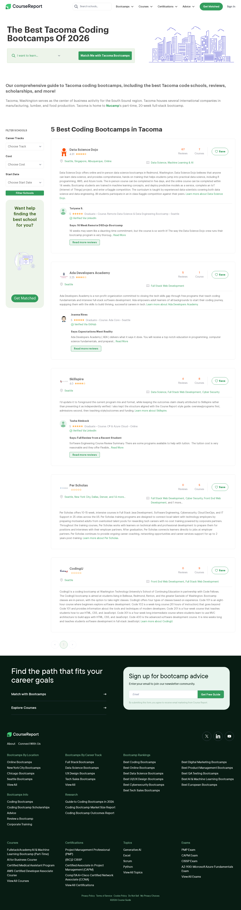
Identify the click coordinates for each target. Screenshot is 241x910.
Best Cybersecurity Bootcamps (143, 785)
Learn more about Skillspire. (151, 411)
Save (222, 151)
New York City (82, 497)
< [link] (55, 644)
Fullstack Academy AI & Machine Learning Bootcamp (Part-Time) (28, 852)
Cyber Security (210, 392)
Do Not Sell (133, 895)
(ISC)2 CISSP (73, 860)
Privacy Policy (88, 895)
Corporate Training (19, 824)
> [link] (72, 644)
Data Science (158, 163)
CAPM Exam (190, 855)
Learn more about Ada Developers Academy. (172, 304)
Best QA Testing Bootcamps (200, 773)
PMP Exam (188, 850)
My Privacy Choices (149, 895)
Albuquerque (95, 161)
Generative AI (132, 850)
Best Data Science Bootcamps (143, 773)
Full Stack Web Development (167, 286)
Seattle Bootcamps (19, 779)
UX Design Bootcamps (80, 773)
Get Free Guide (210, 694)
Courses (144, 6)
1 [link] (63, 644)
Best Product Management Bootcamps (207, 768)
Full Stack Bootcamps (79, 762)
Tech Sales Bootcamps (80, 779)
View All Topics (133, 872)
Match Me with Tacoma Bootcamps (105, 55)
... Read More (118, 235)
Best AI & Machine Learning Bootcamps (208, 779)
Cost (9, 156)
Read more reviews (85, 242)
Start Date (12, 174)
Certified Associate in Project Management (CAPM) (84, 867)
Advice (187, 6)
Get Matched (211, 6)
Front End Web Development (167, 582)
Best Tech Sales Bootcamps (141, 790)
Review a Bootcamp (20, 819)
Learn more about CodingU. (157, 621)
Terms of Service (104, 895)
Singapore (80, 161)
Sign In (231, 6)
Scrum (127, 861)
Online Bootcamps (19, 762)
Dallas (95, 497)
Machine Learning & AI (180, 163)
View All (12, 785)
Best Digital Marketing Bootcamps (204, 762)
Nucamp (112, 105)
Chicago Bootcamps (20, 773)
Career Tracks (15, 138)
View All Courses (18, 881)
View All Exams (191, 877)
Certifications (165, 6)
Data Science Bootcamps (82, 768)
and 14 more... (117, 497)
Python (128, 867)
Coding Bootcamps (20, 802)
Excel (126, 855)
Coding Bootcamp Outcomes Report (89, 813)
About (11, 744)
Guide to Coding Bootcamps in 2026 (89, 802)
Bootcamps (122, 6)
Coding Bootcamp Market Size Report (90, 807)
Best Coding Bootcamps (139, 762)
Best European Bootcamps (199, 785)
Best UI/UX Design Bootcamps (143, 779)
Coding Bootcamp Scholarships (28, 807)
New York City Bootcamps (24, 768)
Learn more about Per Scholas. (101, 538)
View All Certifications (79, 885)
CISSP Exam (189, 861)
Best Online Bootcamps (139, 768)
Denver (104, 497)
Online (108, 161)
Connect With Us (29, 744)
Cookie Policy (120, 895)
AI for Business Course (22, 860)
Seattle (69, 161)
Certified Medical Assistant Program (31, 865)
